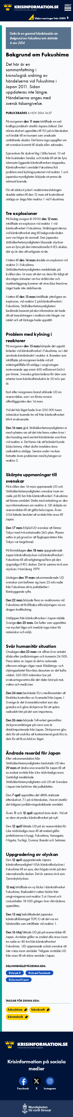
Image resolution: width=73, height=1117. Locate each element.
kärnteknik (15, 1017)
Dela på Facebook (39, 973)
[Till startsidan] (29, 7)
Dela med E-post (19, 979)
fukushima (15, 1009)
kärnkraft (38, 1009)
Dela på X (15, 973)
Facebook (23, 1088)
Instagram (50, 1088)
